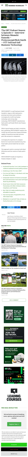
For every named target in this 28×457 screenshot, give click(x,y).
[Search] (26, 5)
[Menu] (2, 5)
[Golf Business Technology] (14, 5)
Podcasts (4, 27)
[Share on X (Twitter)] (5, 55)
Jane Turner (9, 48)
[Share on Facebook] (20, 55)
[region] (14, 443)
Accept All (14, 444)
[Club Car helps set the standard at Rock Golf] (14, 259)
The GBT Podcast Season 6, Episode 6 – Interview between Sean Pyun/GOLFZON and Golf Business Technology (13, 246)
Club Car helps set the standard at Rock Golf (13, 268)
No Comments (17, 50)
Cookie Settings (14, 449)
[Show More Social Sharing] (25, 55)
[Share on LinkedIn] (12, 55)
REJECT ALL (14, 453)
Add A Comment (14, 300)
